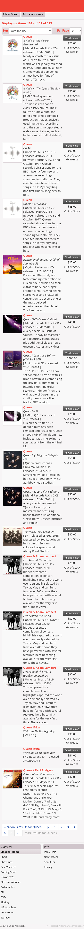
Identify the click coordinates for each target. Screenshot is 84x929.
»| (18, 833)
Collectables (7, 887)
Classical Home (10, 852)
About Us (49, 862)
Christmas (6, 862)
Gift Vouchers (8, 907)
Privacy (48, 867)
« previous (23, 827)
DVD (3, 897)
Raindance (66, 925)
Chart (4, 857)
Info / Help (50, 852)
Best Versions (8, 867)
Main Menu (11, 14)
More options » (33, 14)
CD (2, 892)
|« (47, 827)
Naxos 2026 (7, 877)
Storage (5, 917)
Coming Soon (8, 872)
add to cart (73, 38)
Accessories (7, 912)
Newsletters (51, 857)
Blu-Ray (5, 902)
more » (41, 833)
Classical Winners (10, 882)
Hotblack (53, 925)
